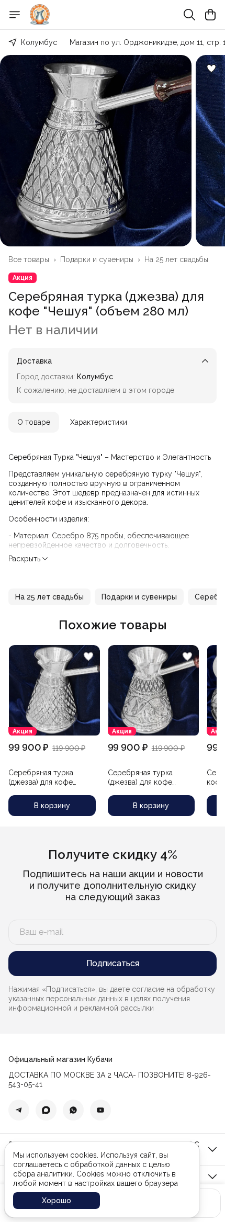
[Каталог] (14, 14)
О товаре (33, 422)
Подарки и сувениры (96, 259)
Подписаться (112, 963)
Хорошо (56, 1200)
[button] (49, 597)
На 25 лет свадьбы (176, 259)
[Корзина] (210, 14)
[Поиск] (189, 14)
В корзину (52, 805)
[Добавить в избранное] (211, 68)
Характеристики (98, 422)
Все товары (28, 259)
